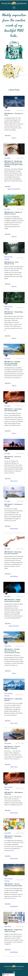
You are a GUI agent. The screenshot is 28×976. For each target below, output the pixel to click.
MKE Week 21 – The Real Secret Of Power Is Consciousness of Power (12, 650)
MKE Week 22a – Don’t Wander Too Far (11, 263)
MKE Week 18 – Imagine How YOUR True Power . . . (13, 930)
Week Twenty (14, 481)
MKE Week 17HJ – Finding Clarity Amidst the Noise (12, 600)
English (7, 974)
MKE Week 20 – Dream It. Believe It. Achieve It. (12, 747)
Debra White (7, 646)
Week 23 (10, 189)
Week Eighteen (14, 576)
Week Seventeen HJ (14, 626)
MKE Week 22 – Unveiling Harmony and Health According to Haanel (12, 363)
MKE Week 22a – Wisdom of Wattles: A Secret (13, 213)
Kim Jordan (7, 110)
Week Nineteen (14, 528)
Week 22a (14, 236)
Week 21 (14, 433)
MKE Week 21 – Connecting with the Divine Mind (12, 409)
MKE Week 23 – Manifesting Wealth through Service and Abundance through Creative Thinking (13, 163)
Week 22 (14, 338)
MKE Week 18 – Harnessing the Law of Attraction (12, 552)
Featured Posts (16, 189)
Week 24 (14, 138)
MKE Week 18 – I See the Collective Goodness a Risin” (13, 884)
